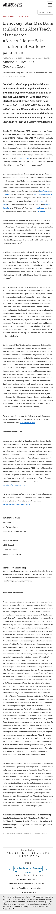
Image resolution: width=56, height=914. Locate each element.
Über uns (40, 883)
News (18, 875)
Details (48, 906)
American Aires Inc (10, 16)
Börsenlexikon (28, 850)
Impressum (38, 875)
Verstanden (7, 909)
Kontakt (27, 875)
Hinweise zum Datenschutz (21, 883)
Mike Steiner (36, 888)
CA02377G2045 (23, 16)
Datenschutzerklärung (27, 879)
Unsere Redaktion (20, 888)
